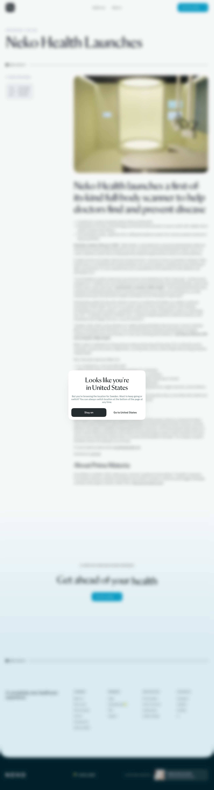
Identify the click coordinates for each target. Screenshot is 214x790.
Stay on (88, 412)
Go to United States (125, 412)
